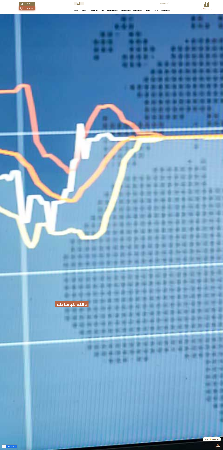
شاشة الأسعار (30, 3)
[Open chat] (218, 445)
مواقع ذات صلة (137, 10)
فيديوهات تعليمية (112, 10)
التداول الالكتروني (29, 8)
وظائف (76, 10)
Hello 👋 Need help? (211, 439)
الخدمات (148, 10)
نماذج (103, 10)
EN (78, 3)
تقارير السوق (94, 10)
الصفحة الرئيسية (165, 10)
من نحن (156, 10)
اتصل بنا (84, 10)
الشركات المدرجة (126, 10)
